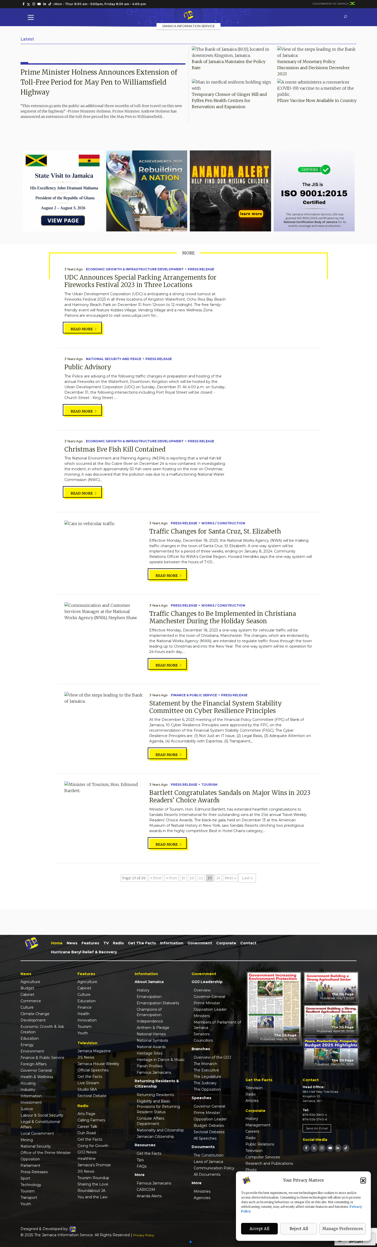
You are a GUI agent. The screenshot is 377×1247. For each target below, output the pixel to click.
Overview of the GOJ (212, 1057)
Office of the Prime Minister (46, 1152)
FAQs (141, 1166)
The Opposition (207, 1089)
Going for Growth (92, 1145)
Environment (32, 1051)
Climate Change (35, 1013)
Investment (31, 1102)
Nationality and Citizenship (160, 1130)
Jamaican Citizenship (155, 1136)
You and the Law (92, 1197)
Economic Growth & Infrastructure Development (135, 269)
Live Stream (88, 1083)
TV (106, 943)
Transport (29, 1197)
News (72, 943)
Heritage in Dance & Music (161, 1059)
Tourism (209, 784)
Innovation (87, 1020)
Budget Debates (209, 1125)
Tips (140, 1160)
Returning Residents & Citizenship (157, 1084)
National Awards (151, 1047)
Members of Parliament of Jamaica (217, 1025)
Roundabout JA (91, 1190)
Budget (27, 988)
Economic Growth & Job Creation (42, 1029)
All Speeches (205, 1138)
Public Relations (259, 1144)
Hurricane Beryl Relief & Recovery (84, 952)
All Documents (207, 1174)
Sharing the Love (92, 1184)
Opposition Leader (210, 1009)
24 (218, 878)
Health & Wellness (37, 1077)
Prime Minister (207, 1003)
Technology (31, 1184)
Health (83, 1013)
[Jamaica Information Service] (188, 15)
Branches (201, 1049)
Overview (202, 990)
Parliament (30, 1165)
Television (254, 1088)
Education (30, 1038)
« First (156, 878)
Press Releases (34, 1172)
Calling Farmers (91, 1120)
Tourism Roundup (93, 1178)
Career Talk (87, 1126)
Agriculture (30, 981)
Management (257, 1125)
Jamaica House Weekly (98, 1063)
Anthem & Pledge (153, 1027)
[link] (23, 4)
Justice (27, 1109)
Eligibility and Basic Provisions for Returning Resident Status (158, 1106)
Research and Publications (269, 1163)
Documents (203, 1146)
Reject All (299, 1228)
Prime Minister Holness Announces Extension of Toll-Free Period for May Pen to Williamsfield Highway (99, 82)
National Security (36, 1146)
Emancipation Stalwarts (158, 1003)
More (140, 1174)
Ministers (202, 1016)
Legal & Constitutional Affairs (40, 1124)
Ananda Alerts (149, 1196)
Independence (150, 1021)
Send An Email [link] (317, 1128)
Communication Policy (214, 1168)
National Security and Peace (113, 359)
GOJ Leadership (207, 981)
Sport (25, 1178)
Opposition (30, 1159)
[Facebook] (306, 1148)
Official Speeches (92, 1070)
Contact (248, 943)
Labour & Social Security (42, 1115)
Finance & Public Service (194, 695)
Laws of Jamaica (208, 1161)
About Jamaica (149, 981)
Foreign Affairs (33, 1064)
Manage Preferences (342, 1228)
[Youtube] (330, 1148)
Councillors (203, 1040)
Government (199, 943)
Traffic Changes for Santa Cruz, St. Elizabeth (215, 531)
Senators (202, 1034)
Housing (28, 1083)
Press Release (201, 269)
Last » (247, 878)
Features (90, 943)
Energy (27, 1044)
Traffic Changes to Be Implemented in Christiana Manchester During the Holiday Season (222, 617)
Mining (27, 1140)
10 (183, 878)
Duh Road (86, 1133)
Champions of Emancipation (149, 1012)
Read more (82, 329)
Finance (84, 1007)
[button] (363, 1180)
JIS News (85, 1057)
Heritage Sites (149, 1053)
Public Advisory (87, 367)
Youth (26, 1204)
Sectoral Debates (209, 1132)
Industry (28, 1089)
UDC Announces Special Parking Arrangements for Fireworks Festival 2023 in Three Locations (140, 281)
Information (171, 943)
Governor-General (209, 996)
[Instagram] (322, 1148)
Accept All (259, 1228)
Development (33, 1020)
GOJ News (86, 1152)
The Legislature (207, 1076)
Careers (252, 1131)
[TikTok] (346, 1148)
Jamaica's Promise (94, 1165)
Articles (252, 1100)
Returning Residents (155, 1094)
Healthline (86, 1158)
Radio (118, 943)
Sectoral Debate (91, 1095)
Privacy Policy (143, 1235)
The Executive (206, 1070)
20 (192, 878)
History (143, 990)
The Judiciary (205, 1083)
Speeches (201, 1098)
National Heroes (151, 1034)
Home (57, 943)
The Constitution (208, 1155)
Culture (27, 1007)
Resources (145, 1145)
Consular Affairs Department (150, 1121)
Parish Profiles (149, 1066)
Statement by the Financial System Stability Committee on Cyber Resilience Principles (215, 707)
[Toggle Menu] (32, 17)
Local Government (37, 1133)
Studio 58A (87, 1089)
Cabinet (27, 994)
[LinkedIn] (338, 1148)
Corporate (226, 943)
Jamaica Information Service (188, 26)
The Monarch (205, 1063)
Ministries (202, 1191)
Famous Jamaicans (154, 1072)
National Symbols (152, 1040)
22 (201, 878)
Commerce (31, 1001)
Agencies (202, 1197)
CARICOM (146, 1189)
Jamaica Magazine (94, 1051)
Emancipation (149, 996)
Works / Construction (223, 523)
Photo (251, 1170)
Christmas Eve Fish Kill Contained (114, 449)
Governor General (36, 1070)
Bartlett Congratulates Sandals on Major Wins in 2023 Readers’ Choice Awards (230, 796)
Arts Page (86, 1113)
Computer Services (262, 1157)
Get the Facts (142, 943)
